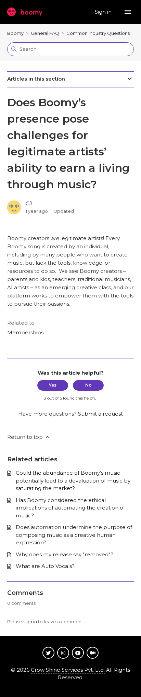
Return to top (25, 437)
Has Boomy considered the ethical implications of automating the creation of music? (70, 508)
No (88, 385)
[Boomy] (24, 12)
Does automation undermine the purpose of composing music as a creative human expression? (74, 535)
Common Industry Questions (98, 33)
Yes (52, 385)
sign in (30, 621)
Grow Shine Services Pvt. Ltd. (68, 670)
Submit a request (100, 413)
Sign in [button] (104, 12)
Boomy (15, 33)
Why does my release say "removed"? (64, 554)
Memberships (25, 332)
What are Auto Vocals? (45, 566)
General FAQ (45, 33)
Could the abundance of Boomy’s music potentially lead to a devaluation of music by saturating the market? (73, 480)
